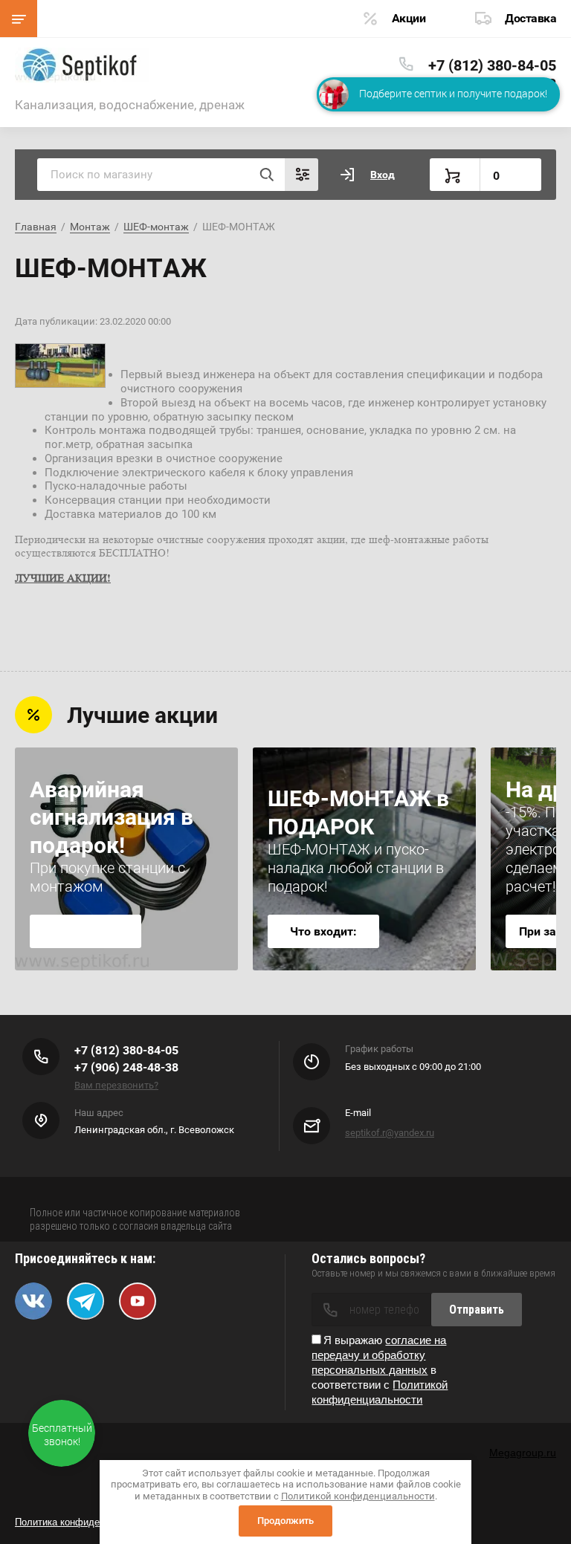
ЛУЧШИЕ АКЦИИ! (63, 578)
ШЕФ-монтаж (156, 227)
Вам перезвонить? (116, 1085)
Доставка (530, 18)
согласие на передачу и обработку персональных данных (379, 1355)
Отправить (476, 1310)
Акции (409, 18)
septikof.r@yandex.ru (389, 1132)
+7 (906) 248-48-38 (126, 1067)
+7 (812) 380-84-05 (492, 65)
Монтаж (90, 227)
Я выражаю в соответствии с (380, 1370)
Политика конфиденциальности (86, 1522)
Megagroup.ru (522, 1453)
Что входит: (323, 931)
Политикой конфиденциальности (358, 1496)
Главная (36, 227)
